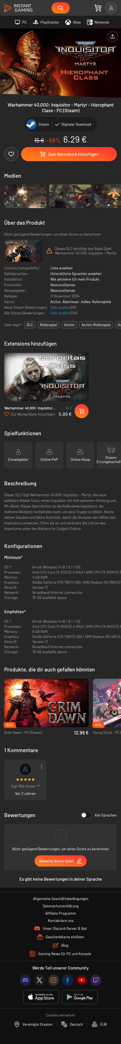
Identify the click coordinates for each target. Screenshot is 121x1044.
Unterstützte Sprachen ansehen (76, 273)
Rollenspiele (101, 301)
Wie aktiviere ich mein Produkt (74, 279)
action (69, 325)
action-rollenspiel (96, 325)
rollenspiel (48, 325)
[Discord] (25, 980)
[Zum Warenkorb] (97, 8)
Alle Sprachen (106, 815)
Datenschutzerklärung (61, 906)
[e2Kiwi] (25, 769)
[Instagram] (53, 980)
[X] (39, 980)
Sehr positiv (60, 307)
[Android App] (80, 997)
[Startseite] (18, 8)
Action (55, 301)
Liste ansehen (61, 268)
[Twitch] (95, 980)
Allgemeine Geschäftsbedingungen (60, 898)
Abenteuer (70, 301)
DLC (29, 325)
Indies (85, 301)
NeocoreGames (62, 285)
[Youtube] (81, 980)
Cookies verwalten (60, 1015)
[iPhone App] (41, 997)
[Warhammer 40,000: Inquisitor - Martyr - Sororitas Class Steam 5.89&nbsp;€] (46, 377)
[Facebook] (67, 980)
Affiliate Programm (60, 913)
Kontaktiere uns (60, 920)
